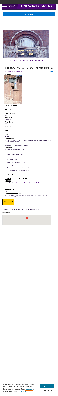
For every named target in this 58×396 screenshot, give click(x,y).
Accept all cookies (46, 386)
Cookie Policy (22, 391)
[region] (29, 388)
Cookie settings (29, 389)
